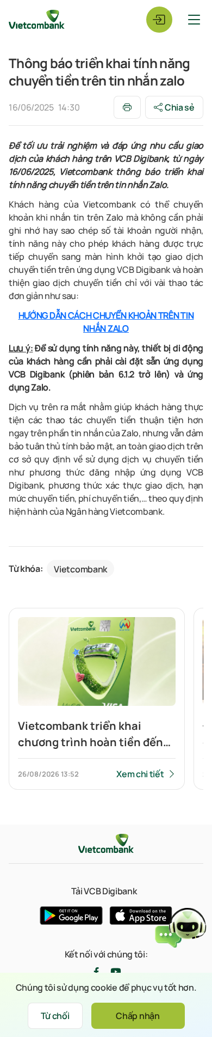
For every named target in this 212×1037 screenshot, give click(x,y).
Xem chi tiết (140, 774)
